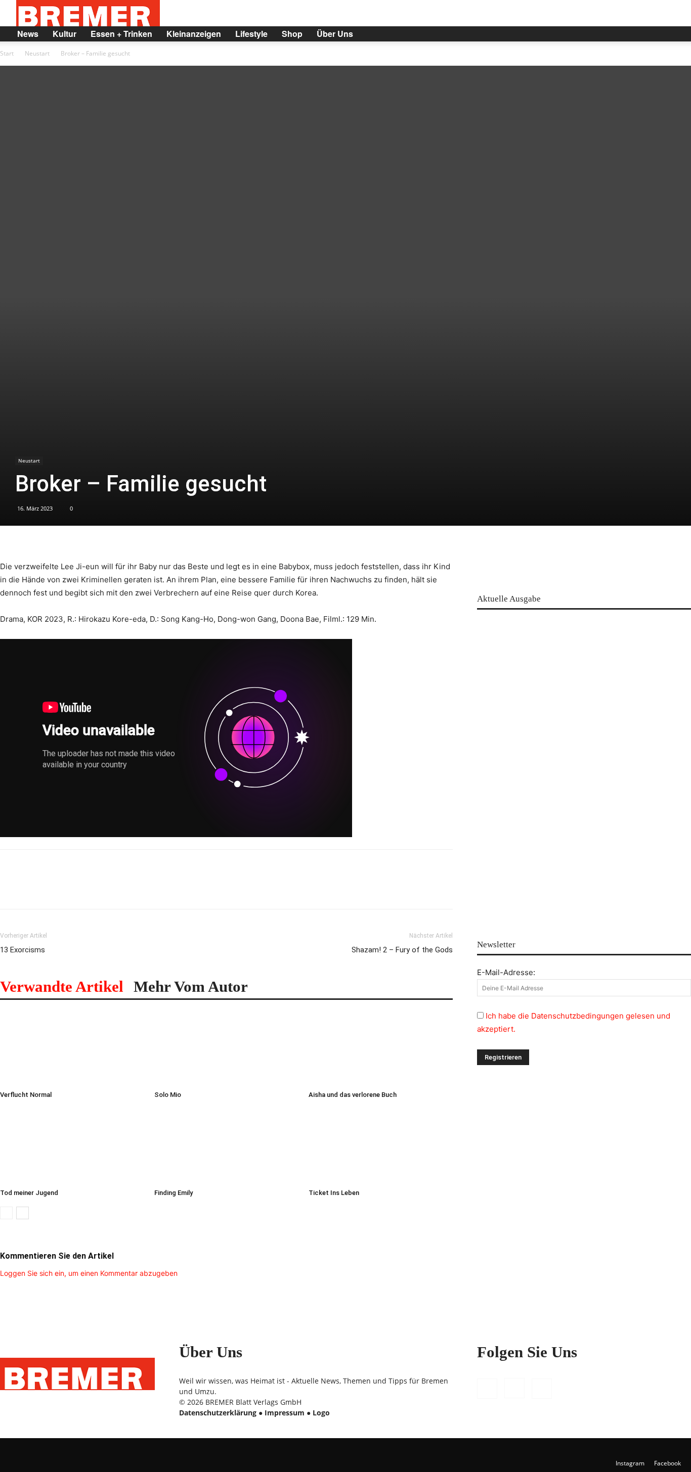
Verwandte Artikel (61, 986)
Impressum (285, 1412)
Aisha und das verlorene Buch (353, 1094)
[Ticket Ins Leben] (380, 1146)
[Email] (103, 888)
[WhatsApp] (57, 888)
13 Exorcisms (22, 949)
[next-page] (22, 1213)
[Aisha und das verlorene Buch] (380, 1048)
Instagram (630, 1463)
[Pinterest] (33, 888)
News (27, 33)
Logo (321, 1412)
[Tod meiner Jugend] (72, 1146)
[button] (669, 34)
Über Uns (335, 33)
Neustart (37, 53)
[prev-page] (6, 1213)
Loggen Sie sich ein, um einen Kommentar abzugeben (89, 1273)
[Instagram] (629, 33)
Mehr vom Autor (191, 986)
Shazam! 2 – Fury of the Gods (402, 949)
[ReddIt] (80, 888)
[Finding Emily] (226, 1146)
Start (7, 53)
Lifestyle (251, 33)
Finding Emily (173, 1193)
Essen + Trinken (121, 33)
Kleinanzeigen (193, 33)
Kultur (64, 33)
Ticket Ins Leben (334, 1193)
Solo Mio (167, 1094)
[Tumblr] (126, 888)
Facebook (667, 1463)
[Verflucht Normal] (72, 1048)
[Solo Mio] (226, 1048)
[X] (646, 33)
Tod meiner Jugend (29, 1193)
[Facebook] (612, 33)
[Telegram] (150, 888)
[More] (173, 888)
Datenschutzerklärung (217, 1412)
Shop (292, 33)
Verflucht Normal (26, 1094)
